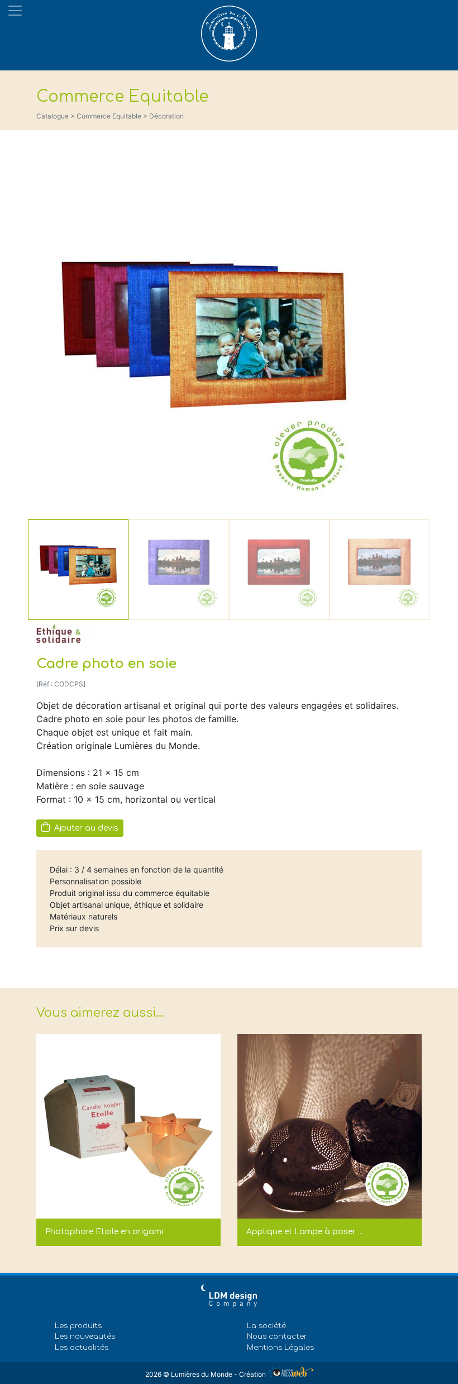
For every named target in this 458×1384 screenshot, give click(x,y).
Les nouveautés (85, 1336)
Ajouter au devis (85, 828)
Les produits (78, 1326)
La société (266, 1326)
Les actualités (81, 1348)
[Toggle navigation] (15, 10)
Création (253, 1374)
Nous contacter (277, 1336)
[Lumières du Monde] (229, 30)
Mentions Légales (280, 1348)
